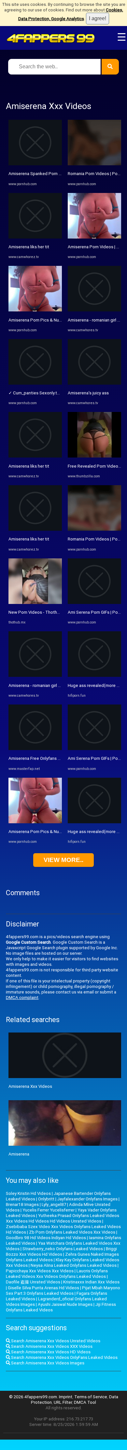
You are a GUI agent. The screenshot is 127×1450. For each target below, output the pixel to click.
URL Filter (63, 1402)
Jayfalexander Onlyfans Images (87, 1199)
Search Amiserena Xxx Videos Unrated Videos (55, 1341)
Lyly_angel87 (54, 1204)
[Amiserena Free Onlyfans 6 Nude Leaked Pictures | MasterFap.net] (35, 748)
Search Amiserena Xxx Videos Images (47, 1363)
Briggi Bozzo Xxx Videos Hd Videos (61, 1251)
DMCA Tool (85, 1402)
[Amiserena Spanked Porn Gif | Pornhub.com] (35, 164)
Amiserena (18, 1154)
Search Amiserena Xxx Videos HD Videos (50, 1352)
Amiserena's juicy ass (88, 393)
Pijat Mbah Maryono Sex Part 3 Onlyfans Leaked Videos (63, 1290)
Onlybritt (46, 1199)
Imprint (65, 1397)
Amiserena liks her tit (28, 247)
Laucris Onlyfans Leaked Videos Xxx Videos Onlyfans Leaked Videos (57, 1273)
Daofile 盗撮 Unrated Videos (33, 1282)
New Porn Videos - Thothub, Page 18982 (48, 612)
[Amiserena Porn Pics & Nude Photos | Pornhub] (35, 310)
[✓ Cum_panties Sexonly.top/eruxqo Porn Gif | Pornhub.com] (35, 383)
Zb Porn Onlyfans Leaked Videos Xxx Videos (72, 1232)
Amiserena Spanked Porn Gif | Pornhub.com (50, 173)
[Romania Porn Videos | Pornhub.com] (94, 164)
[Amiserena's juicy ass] (94, 383)
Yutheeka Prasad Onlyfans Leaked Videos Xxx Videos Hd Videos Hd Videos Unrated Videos (62, 1218)
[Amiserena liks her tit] (35, 237)
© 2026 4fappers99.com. (34, 1397)
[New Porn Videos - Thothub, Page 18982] (35, 602)
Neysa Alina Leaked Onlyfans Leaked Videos (74, 1265)
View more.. (63, 859)
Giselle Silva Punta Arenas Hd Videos (43, 1288)
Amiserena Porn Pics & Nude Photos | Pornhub (53, 320)
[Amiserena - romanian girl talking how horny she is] (35, 675)
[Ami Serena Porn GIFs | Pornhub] (94, 602)
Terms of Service (90, 1397)
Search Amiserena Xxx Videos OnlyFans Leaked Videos (64, 1357)
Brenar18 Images (22, 1204)
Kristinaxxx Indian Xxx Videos (91, 1282)
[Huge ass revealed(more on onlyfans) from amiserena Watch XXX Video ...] (94, 675)
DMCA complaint (22, 997)
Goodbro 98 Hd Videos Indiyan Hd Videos (46, 1237)
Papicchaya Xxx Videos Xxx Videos (40, 1271)
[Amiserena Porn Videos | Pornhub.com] (94, 237)
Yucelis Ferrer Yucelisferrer (48, 1210)
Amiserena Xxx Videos (30, 1086)
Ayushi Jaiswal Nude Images (65, 1304)
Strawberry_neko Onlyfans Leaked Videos (62, 1249)
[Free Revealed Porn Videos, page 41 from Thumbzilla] (94, 456)
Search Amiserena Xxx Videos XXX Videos (51, 1346)
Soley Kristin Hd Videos (28, 1193)
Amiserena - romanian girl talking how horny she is (56, 685)
